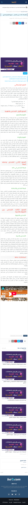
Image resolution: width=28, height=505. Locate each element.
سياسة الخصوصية (17, 502)
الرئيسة (23, 502)
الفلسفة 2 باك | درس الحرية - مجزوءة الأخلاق (16, 434)
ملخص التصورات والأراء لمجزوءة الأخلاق (17, 417)
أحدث (26, 472)
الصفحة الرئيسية (24, 11)
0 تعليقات (11, 18)
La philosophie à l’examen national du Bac (17, 79)
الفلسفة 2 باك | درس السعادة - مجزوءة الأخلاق (15, 452)
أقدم (2, 472)
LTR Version (5, 502)
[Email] (14, 23)
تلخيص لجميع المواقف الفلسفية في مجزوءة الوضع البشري (14, 77)
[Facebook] (22, 23)
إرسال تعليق (23, 467)
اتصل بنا (10, 502)
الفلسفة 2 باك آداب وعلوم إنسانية (13, 11)
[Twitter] (20, 23)
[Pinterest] (17, 23)
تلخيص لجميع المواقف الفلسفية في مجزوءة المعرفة (15, 81)
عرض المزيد (4, 348)
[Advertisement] (14, 42)
